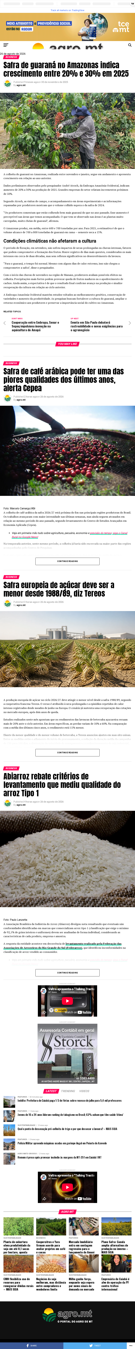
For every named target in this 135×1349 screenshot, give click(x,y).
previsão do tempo (100, 533)
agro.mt (21, 85)
